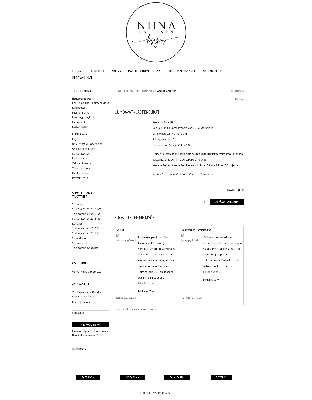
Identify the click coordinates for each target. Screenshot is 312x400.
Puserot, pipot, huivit (84, 117)
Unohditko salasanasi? (85, 335)
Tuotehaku (238, 90)
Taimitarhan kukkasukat (86, 213)
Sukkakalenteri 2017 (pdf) (87, 209)
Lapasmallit (79, 122)
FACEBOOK (88, 377)
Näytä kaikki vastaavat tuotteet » (135, 309)
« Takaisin (238, 99)
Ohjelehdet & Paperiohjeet (88, 144)
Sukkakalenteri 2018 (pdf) (87, 233)
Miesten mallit (80, 112)
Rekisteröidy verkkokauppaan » (90, 331)
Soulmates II (79, 243)
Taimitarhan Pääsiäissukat (196, 230)
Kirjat (75, 139)
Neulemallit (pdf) (131, 91)
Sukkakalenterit (81, 153)
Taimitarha (177, 377)
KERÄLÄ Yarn (79, 134)
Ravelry (221, 377)
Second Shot (79, 238)
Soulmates (78, 204)
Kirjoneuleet (79, 107)
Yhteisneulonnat (82, 168)
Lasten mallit (148, 91)
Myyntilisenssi (80, 178)
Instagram (132, 377)
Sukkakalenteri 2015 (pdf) (87, 228)
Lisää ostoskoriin (128, 298)
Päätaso (118, 91)
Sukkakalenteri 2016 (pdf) (87, 218)
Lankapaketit (79, 158)
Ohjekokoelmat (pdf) (84, 148)
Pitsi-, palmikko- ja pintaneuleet (90, 103)
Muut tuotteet (80, 173)
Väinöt (120, 230)
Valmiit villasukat (82, 163)
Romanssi (77, 223)
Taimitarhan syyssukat (85, 248)
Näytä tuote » (146, 283)
